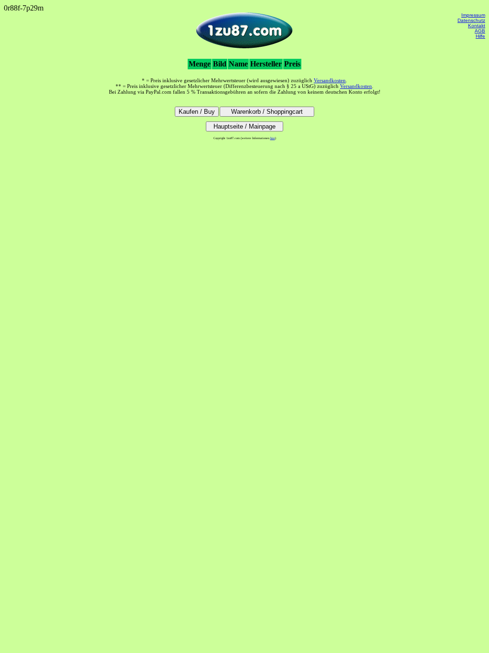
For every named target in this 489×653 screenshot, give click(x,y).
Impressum (473, 15)
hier (272, 138)
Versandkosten (330, 80)
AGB (480, 30)
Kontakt (476, 25)
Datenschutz (471, 20)
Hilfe (480, 36)
